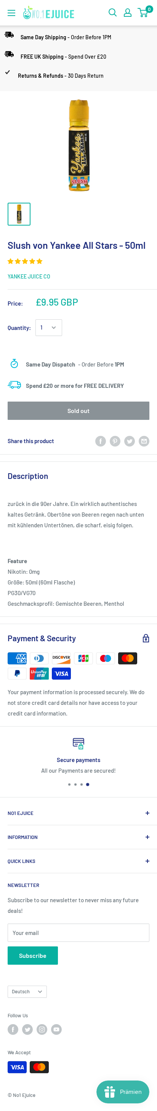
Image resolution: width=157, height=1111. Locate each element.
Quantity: (19, 327)
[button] (25, 261)
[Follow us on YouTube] (56, 1029)
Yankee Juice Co (29, 276)
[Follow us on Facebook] (13, 1029)
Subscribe (32, 955)
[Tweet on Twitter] (129, 441)
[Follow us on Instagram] (42, 1029)
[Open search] (113, 12)
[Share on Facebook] (100, 441)
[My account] (127, 12)
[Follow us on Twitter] (27, 1029)
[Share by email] (144, 441)
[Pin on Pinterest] (115, 441)
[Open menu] (11, 13)
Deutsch (21, 991)
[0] (143, 12)
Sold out (78, 410)
